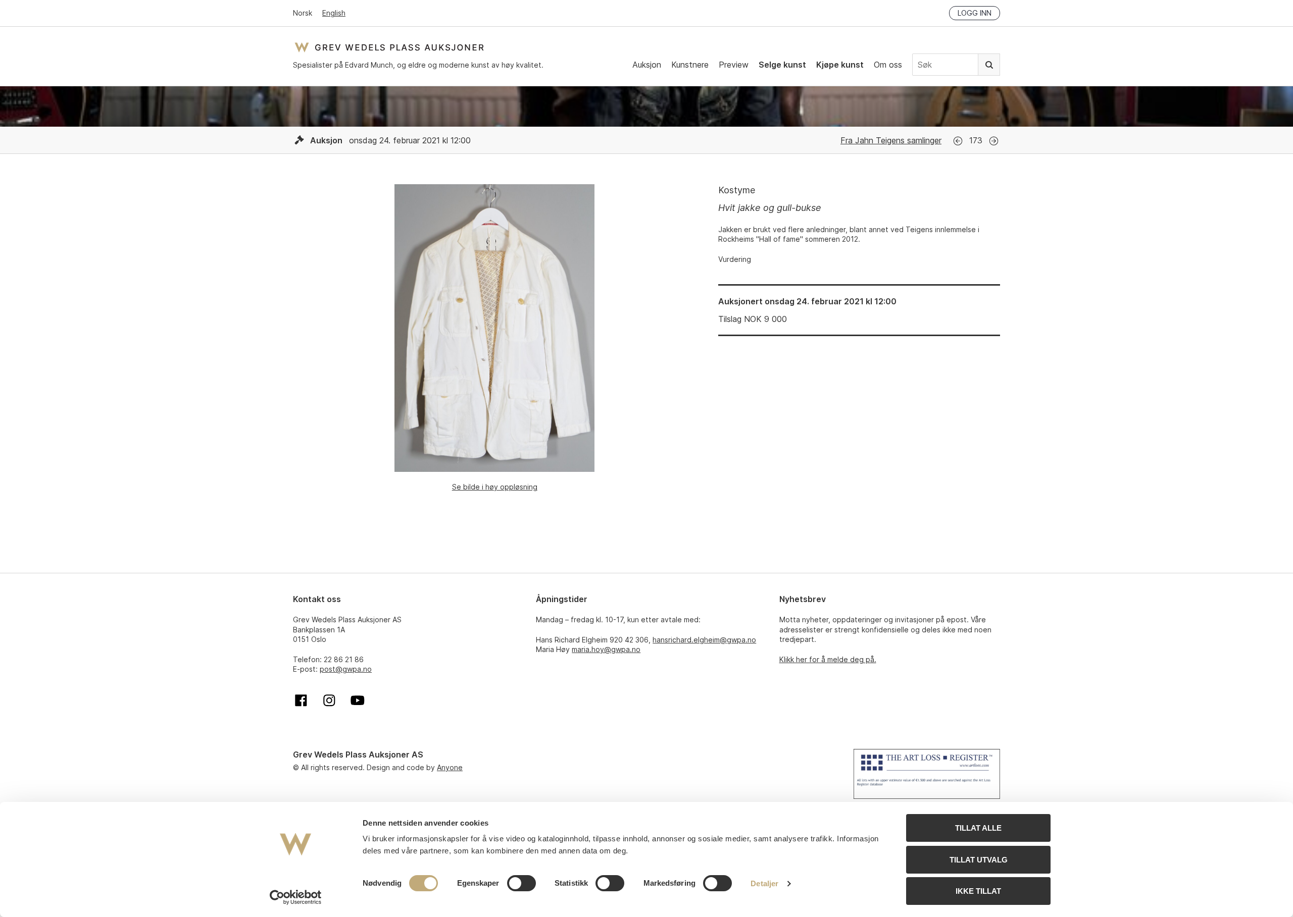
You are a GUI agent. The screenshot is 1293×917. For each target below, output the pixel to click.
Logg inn (974, 13)
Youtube (358, 700)
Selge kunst (782, 65)
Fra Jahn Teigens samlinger (890, 140)
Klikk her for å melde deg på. (827, 659)
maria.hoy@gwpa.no (606, 649)
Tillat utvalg (979, 859)
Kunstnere (690, 65)
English (333, 13)
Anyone (450, 767)
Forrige (958, 141)
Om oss (888, 65)
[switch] (521, 883)
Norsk (302, 13)
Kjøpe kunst (840, 65)
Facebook (301, 700)
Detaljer (764, 883)
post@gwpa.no (346, 669)
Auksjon (646, 65)
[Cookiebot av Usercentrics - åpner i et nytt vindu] (296, 897)
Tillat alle (978, 828)
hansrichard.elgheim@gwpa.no (704, 639)
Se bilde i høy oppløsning (494, 486)
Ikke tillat (978, 891)
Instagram (329, 700)
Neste (993, 141)
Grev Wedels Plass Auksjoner (389, 47)
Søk (989, 64)
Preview (734, 65)
